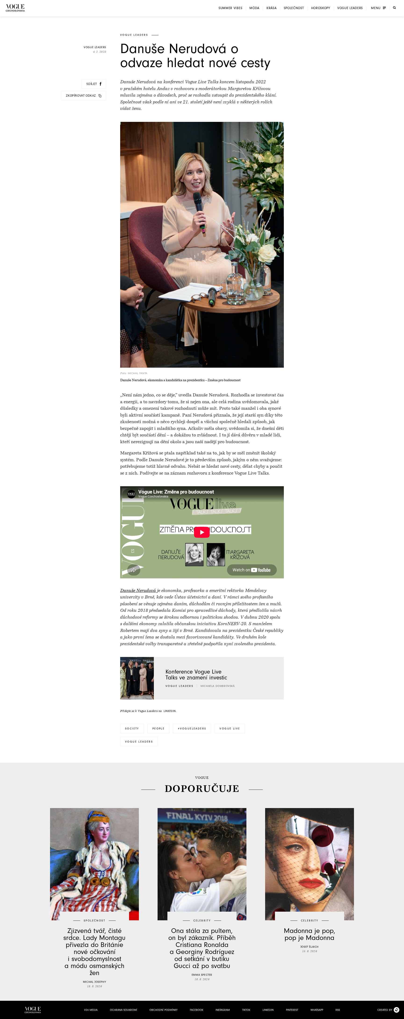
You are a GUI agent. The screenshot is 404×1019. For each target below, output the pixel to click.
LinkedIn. (170, 711)
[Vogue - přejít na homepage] (15, 8)
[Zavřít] (399, 1014)
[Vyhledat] (394, 7)
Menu (376, 8)
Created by (384, 1010)
